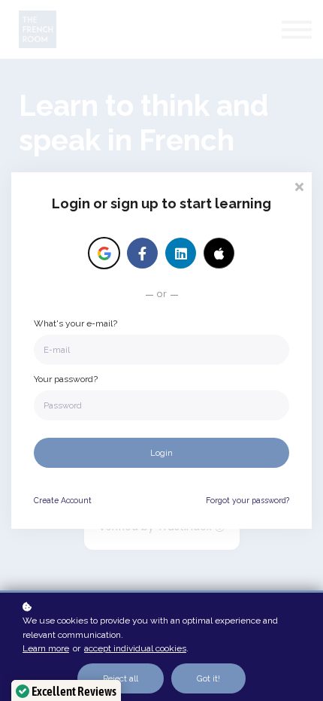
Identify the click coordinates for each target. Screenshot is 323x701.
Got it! (208, 678)
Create (63, 500)
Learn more (46, 648)
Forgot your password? (247, 500)
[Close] (298, 185)
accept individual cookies (135, 648)
